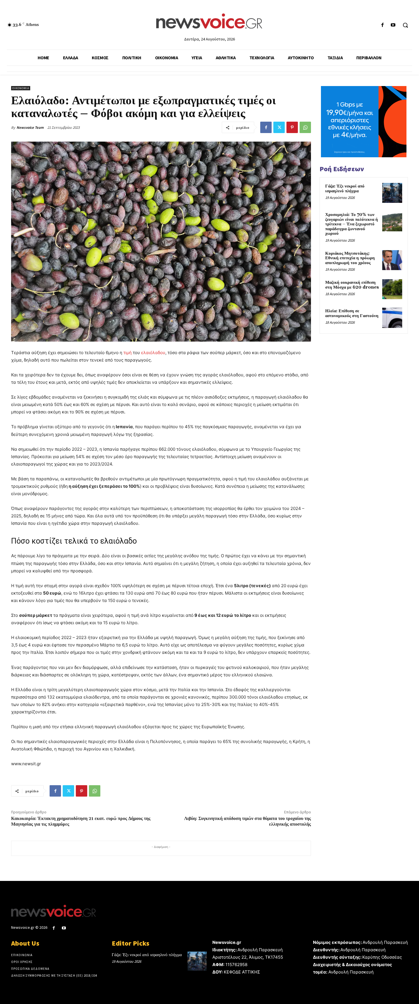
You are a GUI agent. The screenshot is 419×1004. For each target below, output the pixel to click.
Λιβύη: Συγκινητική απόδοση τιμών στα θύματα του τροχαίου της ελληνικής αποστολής (247, 821)
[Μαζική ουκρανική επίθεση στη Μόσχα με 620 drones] (392, 289)
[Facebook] (383, 25)
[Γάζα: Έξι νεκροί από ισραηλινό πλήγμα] (392, 193)
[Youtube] (393, 25)
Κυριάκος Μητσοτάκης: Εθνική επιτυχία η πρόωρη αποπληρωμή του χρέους (350, 258)
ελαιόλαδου (153, 352)
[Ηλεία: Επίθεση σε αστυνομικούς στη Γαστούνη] (392, 318)
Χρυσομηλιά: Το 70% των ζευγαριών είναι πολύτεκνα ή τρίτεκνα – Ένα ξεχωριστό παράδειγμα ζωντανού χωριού (351, 224)
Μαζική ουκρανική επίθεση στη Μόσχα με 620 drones (352, 285)
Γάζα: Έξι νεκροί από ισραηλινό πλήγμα (345, 188)
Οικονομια (20, 88)
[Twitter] (279, 127)
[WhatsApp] (305, 127)
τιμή (127, 352)
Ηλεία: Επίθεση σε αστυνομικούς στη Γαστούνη (352, 313)
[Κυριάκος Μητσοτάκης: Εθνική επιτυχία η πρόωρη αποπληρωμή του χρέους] (392, 260)
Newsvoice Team (30, 127)
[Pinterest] (292, 127)
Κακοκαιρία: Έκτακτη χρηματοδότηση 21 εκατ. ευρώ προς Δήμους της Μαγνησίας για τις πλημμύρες (80, 821)
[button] (405, 25)
